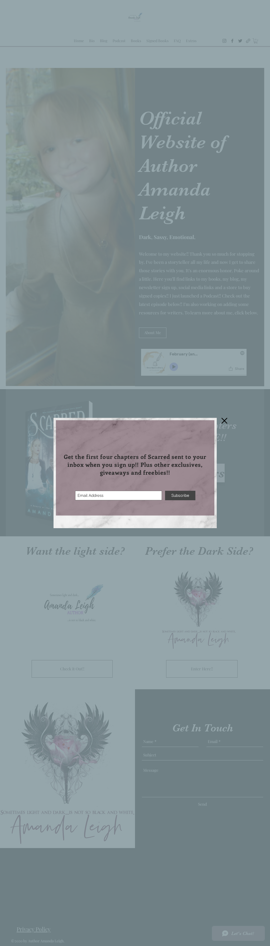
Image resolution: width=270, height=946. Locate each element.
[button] (224, 421)
